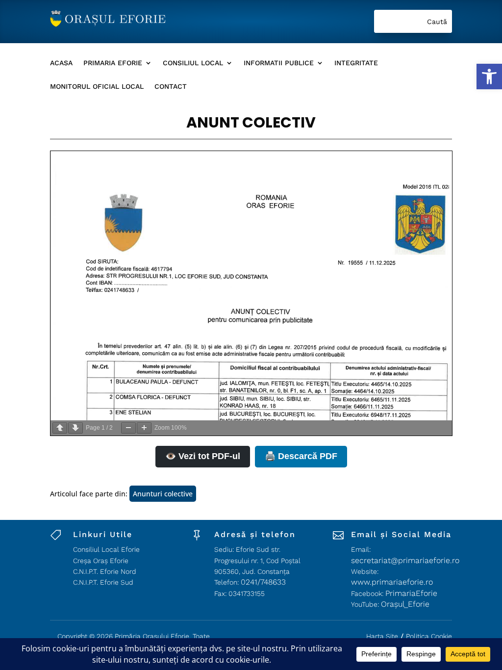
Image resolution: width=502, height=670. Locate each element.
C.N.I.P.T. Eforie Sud (103, 582)
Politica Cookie (429, 636)
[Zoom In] (144, 428)
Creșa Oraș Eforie (100, 561)
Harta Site (382, 636)
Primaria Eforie (112, 63)
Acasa (61, 63)
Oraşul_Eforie (405, 604)
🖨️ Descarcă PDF (301, 456)
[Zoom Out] (128, 428)
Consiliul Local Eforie (106, 549)
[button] (489, 76)
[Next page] (75, 428)
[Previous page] (59, 428)
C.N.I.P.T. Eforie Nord (104, 571)
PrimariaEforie (411, 593)
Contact (170, 86)
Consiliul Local (193, 63)
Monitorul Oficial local (97, 86)
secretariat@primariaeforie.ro (405, 560)
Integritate (356, 63)
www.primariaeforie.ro (392, 582)
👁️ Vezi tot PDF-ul (202, 456)
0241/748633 (263, 582)
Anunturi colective (163, 493)
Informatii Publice (279, 63)
